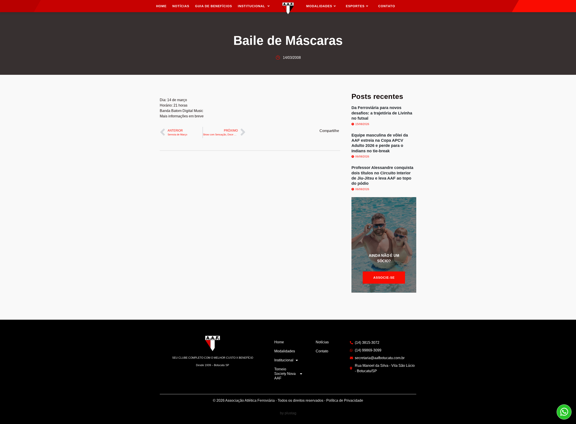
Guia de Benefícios (213, 6)
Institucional (251, 6)
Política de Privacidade (344, 400)
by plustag (288, 413)
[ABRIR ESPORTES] (367, 6)
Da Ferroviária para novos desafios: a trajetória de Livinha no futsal (381, 113)
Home (161, 6)
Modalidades (284, 351)
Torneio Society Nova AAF (285, 373)
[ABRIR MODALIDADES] (334, 6)
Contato (322, 351)
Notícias (180, 6)
